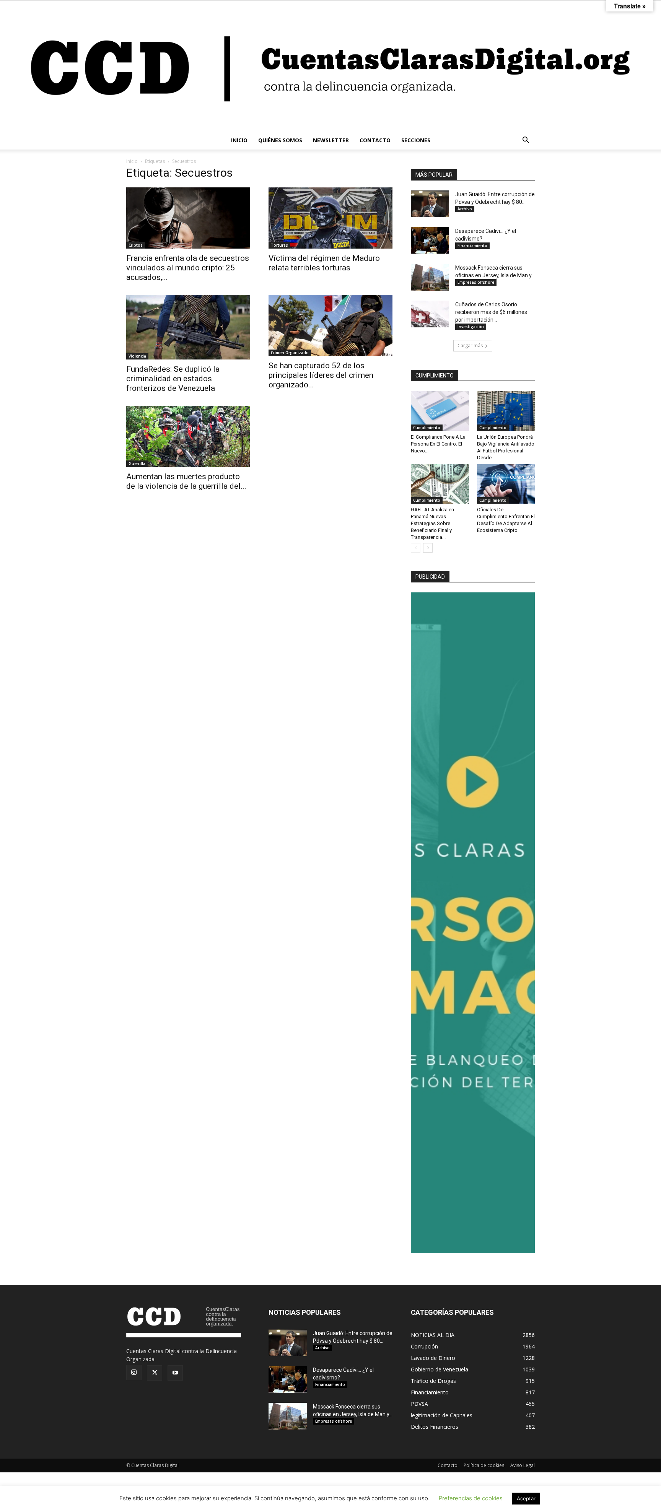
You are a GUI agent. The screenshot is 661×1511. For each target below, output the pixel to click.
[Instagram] (134, 1372)
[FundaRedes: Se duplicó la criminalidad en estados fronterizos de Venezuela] (188, 327)
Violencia (137, 356)
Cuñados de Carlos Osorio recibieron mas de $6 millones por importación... (491, 312)
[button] (525, 141)
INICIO (239, 140)
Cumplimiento (426, 427)
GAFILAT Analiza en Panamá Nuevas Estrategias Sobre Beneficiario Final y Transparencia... (432, 523)
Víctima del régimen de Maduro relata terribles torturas (324, 263)
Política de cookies (484, 1465)
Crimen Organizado (290, 352)
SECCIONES (415, 140)
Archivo (464, 208)
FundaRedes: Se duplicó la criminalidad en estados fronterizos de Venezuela (173, 378)
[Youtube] (175, 1373)
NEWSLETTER (331, 140)
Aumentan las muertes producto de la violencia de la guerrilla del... (186, 481)
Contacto (447, 1465)
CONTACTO (375, 140)
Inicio (132, 161)
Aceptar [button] (526, 1498)
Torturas (279, 245)
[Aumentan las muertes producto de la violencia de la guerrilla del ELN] (188, 436)
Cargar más (470, 345)
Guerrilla (137, 463)
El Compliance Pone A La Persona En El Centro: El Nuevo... (438, 444)
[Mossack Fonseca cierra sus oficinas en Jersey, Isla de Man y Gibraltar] (430, 277)
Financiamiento (472, 245)
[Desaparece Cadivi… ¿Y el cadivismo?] (430, 240)
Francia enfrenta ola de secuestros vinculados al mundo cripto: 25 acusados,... (187, 268)
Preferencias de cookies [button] (471, 1498)
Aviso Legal (522, 1465)
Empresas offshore (475, 282)
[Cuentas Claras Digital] (330, 66)
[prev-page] (415, 548)
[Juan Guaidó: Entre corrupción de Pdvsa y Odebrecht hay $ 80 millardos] (430, 203)
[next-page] (428, 548)
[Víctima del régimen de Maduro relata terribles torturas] (330, 218)
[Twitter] (154, 1373)
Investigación (470, 326)
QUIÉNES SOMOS (280, 140)
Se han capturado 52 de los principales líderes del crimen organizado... (321, 375)
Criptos (136, 245)
